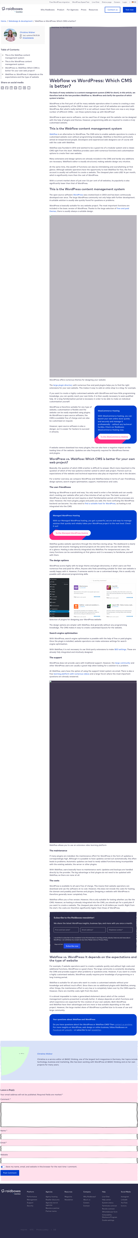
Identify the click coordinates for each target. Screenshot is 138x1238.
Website (4, 1154)
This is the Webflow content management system (17, 56)
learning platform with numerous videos (71, 674)
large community (122, 663)
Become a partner (52, 1208)
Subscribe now (72, 946)
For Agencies (72, 10)
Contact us (113, 10)
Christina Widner (27, 32)
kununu (124, 1206)
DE (54, 1229)
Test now (129, 10)
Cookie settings (108, 1220)
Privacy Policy (103, 940)
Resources (93, 10)
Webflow (53, 134)
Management (32, 1200)
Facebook (57, 1030)
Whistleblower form (109, 1212)
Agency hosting (51, 1197)
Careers (86, 1203)
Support (30, 1203)
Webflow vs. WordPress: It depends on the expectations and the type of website (24, 75)
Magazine (68, 1197)
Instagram (125, 1197)
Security (30, 1206)
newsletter (96, 1030)
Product (60, 10)
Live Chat (106, 1197)
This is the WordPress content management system (18, 62)
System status (107, 1203)
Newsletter (69, 1200)
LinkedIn (68, 1030)
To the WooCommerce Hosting (114, 436)
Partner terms (51, 1211)
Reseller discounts (52, 1200)
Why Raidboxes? (89, 1197)
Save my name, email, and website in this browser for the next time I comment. (41, 1166)
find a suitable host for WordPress (100, 503)
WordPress (78, 195)
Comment (5, 1099)
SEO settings (120, 649)
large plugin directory (62, 385)
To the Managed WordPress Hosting (72, 533)
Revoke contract (108, 1209)
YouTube (124, 1203)
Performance (32, 1197)
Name (3, 1130)
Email (3, 1142)
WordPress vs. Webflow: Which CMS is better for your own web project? (22, 69)
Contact (86, 1206)
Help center (106, 1200)
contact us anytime (123, 1024)
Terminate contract (109, 1206)
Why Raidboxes (48, 10)
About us (86, 1200)
